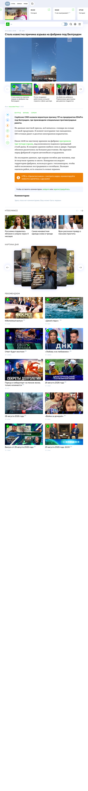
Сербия (33, 113)
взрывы (26, 113)
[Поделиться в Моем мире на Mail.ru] (7, 136)
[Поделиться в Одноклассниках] (7, 125)
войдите (46, 189)
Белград (18, 113)
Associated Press (14, 106)
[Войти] (75, 24)
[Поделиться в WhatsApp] (7, 130)
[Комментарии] (7, 142)
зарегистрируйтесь (61, 189)
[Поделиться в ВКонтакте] (7, 120)
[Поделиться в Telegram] (7, 114)
